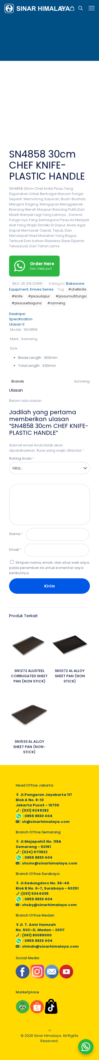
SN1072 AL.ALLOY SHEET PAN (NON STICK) (70, 676)
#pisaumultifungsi (71, 296)
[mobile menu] (91, 8)
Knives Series (42, 289)
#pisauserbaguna (27, 303)
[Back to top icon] (49, 1030)
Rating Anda (21, 458)
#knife (17, 296)
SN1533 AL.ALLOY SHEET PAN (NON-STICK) (29, 747)
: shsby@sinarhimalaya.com (48, 904)
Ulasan (16, 324)
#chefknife (77, 289)
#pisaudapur (39, 296)
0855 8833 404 (38, 815)
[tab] (49, 313)
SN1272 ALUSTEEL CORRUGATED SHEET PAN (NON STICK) (29, 676)
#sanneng (56, 303)
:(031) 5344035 (34, 893)
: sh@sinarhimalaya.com (44, 821)
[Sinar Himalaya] (37, 8)
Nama (16, 533)
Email (15, 549)
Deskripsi (17, 313)
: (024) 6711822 (33, 852)
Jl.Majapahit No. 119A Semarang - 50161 (38, 844)
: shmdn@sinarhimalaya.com (49, 946)
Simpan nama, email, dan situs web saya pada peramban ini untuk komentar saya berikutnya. (49, 568)
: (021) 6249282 (34, 810)
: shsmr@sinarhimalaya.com (48, 863)
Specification (20, 319)
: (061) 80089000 (35, 935)
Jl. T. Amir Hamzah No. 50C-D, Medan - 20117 (40, 927)
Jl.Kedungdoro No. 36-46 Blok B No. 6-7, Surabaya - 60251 (47, 885)
